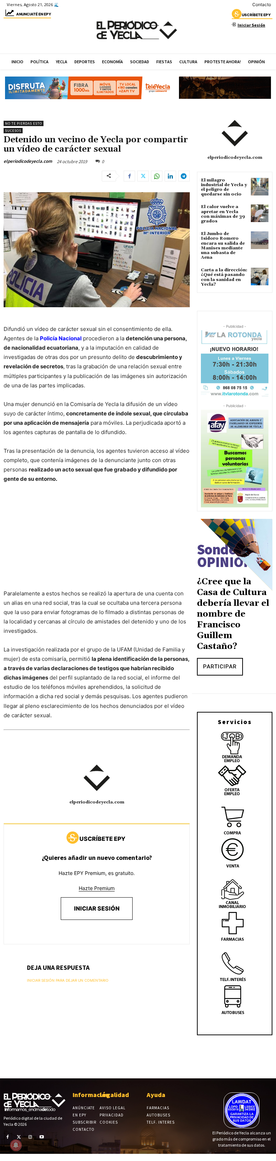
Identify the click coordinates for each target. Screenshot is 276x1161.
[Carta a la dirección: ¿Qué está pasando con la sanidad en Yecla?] (259, 276)
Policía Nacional (61, 338)
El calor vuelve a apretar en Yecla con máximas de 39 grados (223, 214)
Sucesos (13, 130)
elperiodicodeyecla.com (28, 161)
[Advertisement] (97, 543)
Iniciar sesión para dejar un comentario (68, 980)
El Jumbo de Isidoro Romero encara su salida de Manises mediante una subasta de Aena (223, 245)
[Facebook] (129, 176)
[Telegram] (184, 176)
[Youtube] (42, 1137)
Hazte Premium (97, 888)
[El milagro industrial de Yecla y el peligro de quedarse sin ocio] (259, 186)
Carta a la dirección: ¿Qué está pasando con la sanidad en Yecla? (224, 277)
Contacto (261, 4)
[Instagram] (30, 1137)
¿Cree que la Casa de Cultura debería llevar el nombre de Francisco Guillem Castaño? (233, 614)
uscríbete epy (256, 15)
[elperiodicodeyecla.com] (96, 778)
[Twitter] (143, 176)
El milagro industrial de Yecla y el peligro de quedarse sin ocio (224, 187)
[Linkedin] (170, 176)
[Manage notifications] (16, 1145)
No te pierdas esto (23, 123)
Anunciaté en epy (33, 14)
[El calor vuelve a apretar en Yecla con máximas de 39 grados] (259, 213)
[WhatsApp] (156, 176)
